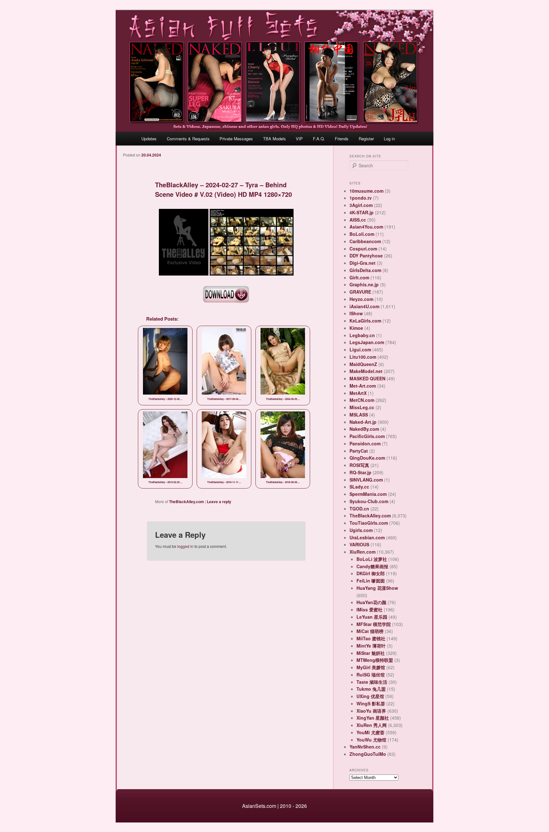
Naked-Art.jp (362, 422)
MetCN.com (361, 400)
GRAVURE (360, 292)
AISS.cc (357, 219)
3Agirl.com (361, 205)
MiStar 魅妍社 (370, 653)
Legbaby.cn (362, 335)
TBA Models (274, 139)
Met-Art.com (362, 386)
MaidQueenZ (363, 364)
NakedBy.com (364, 429)
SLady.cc (359, 486)
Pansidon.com (365, 443)
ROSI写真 (359, 465)
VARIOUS (359, 544)
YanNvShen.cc (365, 746)
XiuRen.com (362, 552)
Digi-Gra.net (362, 263)
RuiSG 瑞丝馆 (370, 674)
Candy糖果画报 (372, 566)
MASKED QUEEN (367, 378)
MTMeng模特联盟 (374, 660)
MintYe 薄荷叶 (371, 645)
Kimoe (356, 328)
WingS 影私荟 (370, 703)
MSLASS (358, 414)
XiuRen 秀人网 (371, 725)
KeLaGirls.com (365, 320)
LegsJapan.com (366, 342)
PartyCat (358, 451)
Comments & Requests (188, 139)
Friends (342, 139)
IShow (356, 313)
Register (366, 139)
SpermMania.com (368, 494)
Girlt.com (359, 277)
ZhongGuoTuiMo (367, 754)
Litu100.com (362, 357)
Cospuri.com (363, 248)
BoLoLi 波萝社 (371, 559)
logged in (185, 546)
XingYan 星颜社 (372, 718)
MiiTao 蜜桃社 (370, 638)
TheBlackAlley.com (186, 501)
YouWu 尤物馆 (371, 739)
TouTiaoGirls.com (368, 523)
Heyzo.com (361, 299)
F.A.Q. (319, 139)
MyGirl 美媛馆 (370, 667)
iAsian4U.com (364, 306)
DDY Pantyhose (366, 255)
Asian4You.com (366, 226)
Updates (149, 139)
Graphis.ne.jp (364, 284)
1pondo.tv (360, 198)
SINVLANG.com (366, 479)
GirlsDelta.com (365, 270)
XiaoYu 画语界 (371, 711)
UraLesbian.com (367, 537)
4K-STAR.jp (361, 212)
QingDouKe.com (367, 458)
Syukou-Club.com (368, 501)
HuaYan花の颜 (371, 602)
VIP (299, 139)
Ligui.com (360, 349)
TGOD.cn (359, 508)
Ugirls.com (361, 530)
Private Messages (236, 139)
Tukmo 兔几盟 (371, 689)
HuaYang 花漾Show (377, 588)
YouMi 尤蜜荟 (370, 732)
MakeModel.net (366, 371)
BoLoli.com (361, 234)
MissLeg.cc (361, 407)
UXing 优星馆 (370, 696)
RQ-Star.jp (360, 472)
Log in (389, 139)
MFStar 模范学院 (373, 624)
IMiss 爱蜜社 (369, 609)
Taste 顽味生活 (371, 682)
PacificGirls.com (367, 436)
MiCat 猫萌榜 (369, 631)
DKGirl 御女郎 (370, 573)
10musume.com (366, 191)
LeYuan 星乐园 (371, 617)
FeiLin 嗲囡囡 (370, 580)
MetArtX (358, 393)
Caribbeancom (365, 241)
